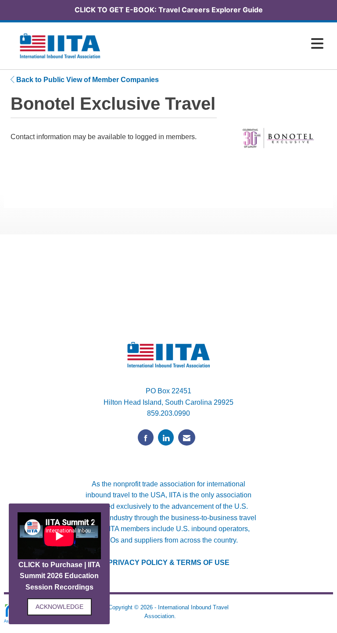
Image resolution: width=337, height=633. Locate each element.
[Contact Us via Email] (186, 437)
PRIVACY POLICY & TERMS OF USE (168, 562)
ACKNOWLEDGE (59, 606)
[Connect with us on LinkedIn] (166, 437)
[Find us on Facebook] (146, 437)
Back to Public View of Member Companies (86, 79)
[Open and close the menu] (221, 44)
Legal (185, 616)
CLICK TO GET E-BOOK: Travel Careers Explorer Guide (169, 9)
